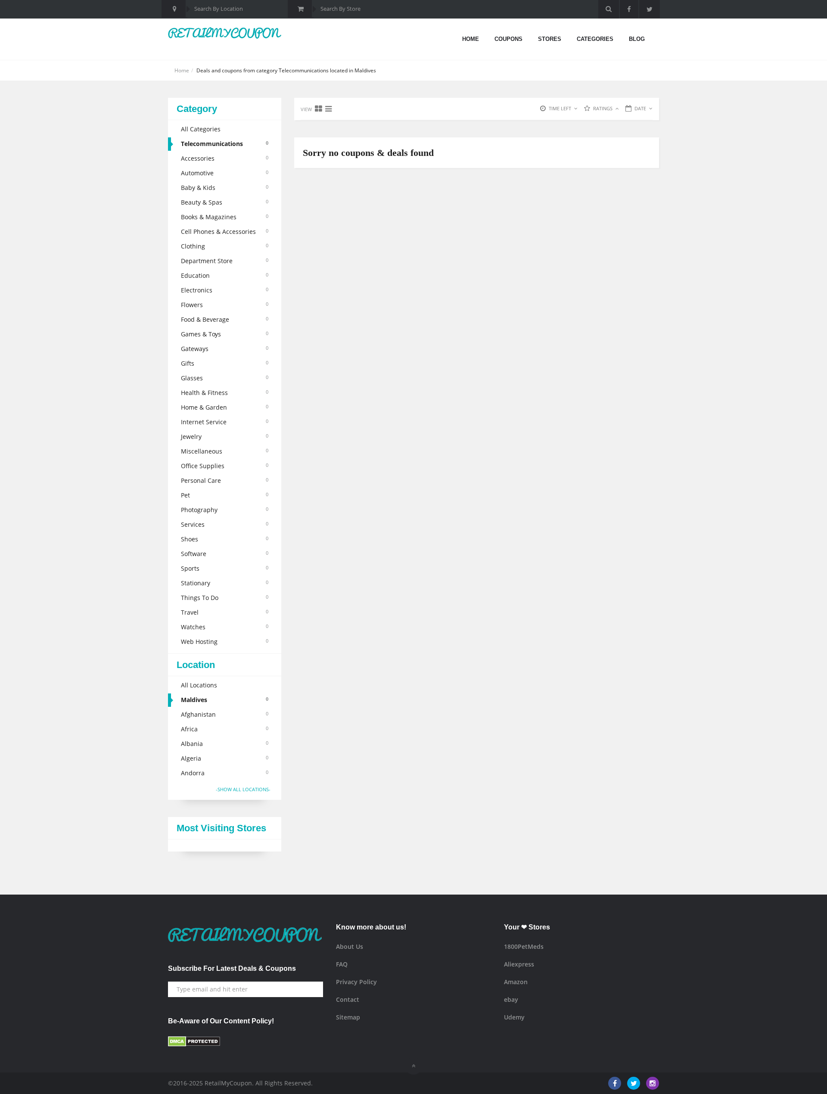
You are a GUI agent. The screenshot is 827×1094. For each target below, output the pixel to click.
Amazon (516, 982)
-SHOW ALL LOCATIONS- (243, 789)
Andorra (224, 773)
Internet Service (224, 422)
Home (470, 39)
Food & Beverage (224, 319)
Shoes (224, 539)
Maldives (224, 700)
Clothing (224, 246)
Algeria (224, 758)
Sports (224, 568)
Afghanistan (224, 714)
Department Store (224, 261)
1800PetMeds (524, 946)
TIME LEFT (560, 108)
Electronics (224, 290)
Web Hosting (224, 641)
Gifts (224, 363)
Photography (224, 510)
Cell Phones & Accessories (224, 231)
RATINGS (602, 108)
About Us (349, 946)
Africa (224, 729)
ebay (511, 999)
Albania (224, 744)
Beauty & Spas (224, 202)
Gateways (224, 349)
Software (224, 554)
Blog (637, 39)
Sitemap (348, 1017)
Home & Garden (224, 407)
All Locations (199, 685)
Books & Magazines (224, 217)
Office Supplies (224, 466)
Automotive (224, 173)
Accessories (224, 158)
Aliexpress (519, 964)
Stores (549, 39)
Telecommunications (224, 144)
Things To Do (224, 598)
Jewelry (224, 436)
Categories (595, 39)
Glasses (224, 378)
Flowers (224, 305)
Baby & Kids (224, 187)
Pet (224, 495)
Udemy (514, 1017)
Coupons (508, 39)
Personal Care (224, 480)
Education (224, 275)
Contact (347, 999)
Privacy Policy (356, 982)
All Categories (201, 129)
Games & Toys (224, 334)
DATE (640, 108)
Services (224, 524)
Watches (224, 627)
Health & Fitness (224, 392)
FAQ (342, 964)
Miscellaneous (224, 451)
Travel (224, 612)
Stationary (224, 583)
